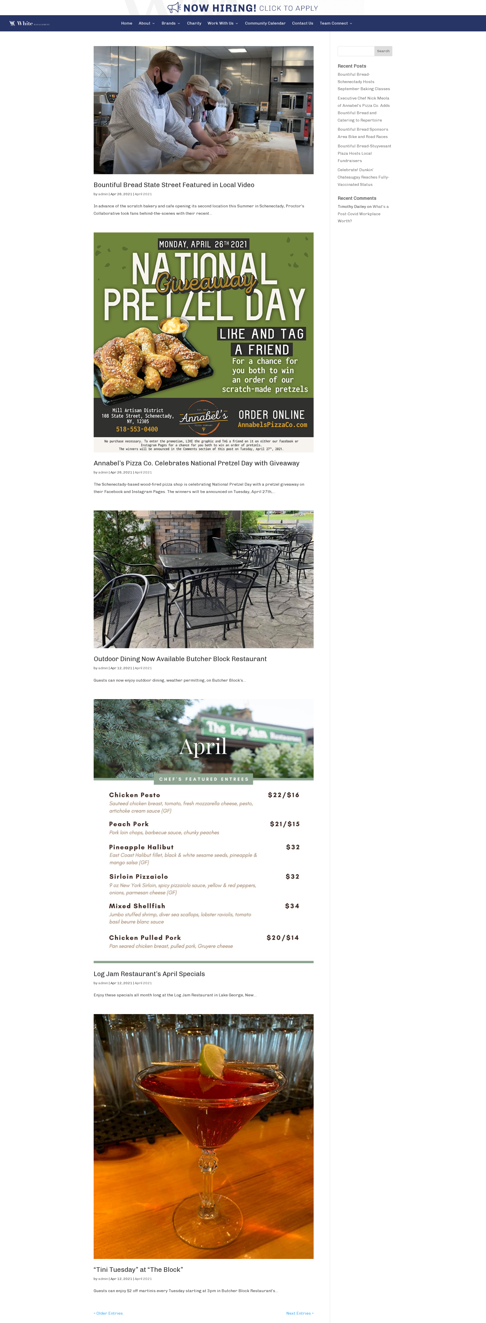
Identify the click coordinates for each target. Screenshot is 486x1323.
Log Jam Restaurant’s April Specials (149, 974)
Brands (169, 24)
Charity (194, 24)
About (144, 24)
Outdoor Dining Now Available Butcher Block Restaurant (180, 659)
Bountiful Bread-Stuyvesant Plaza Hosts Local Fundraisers (364, 153)
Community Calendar (265, 24)
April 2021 (143, 194)
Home (126, 24)
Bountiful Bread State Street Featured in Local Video (174, 185)
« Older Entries (108, 1313)
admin (103, 194)
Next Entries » (300, 1313)
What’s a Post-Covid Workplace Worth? (363, 214)
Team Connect (334, 24)
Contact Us (302, 24)
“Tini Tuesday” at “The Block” (138, 1270)
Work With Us (221, 24)
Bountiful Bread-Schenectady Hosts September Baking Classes (364, 81)
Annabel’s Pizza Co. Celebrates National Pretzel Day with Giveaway (197, 463)
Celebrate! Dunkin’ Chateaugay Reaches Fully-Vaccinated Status (363, 177)
